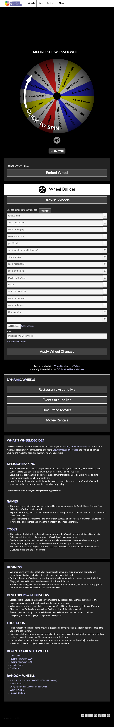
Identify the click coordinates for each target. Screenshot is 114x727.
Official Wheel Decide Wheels (70, 369)
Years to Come (16, 665)
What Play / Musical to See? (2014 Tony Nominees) (33, 681)
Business (51, 3)
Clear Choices (27, 326)
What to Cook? (17, 690)
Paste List (45, 211)
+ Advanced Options (16, 342)
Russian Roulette (17, 693)
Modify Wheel (57, 151)
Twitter (76, 366)
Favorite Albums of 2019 (21, 659)
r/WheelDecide (60, 366)
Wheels (31, 3)
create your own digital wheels (76, 447)
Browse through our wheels (65, 450)
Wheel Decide (14, 718)
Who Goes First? (17, 684)
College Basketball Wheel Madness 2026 (28, 687)
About (62, 3)
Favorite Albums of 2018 (21, 662)
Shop (40, 3)
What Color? (16, 656)
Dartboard (14, 668)
